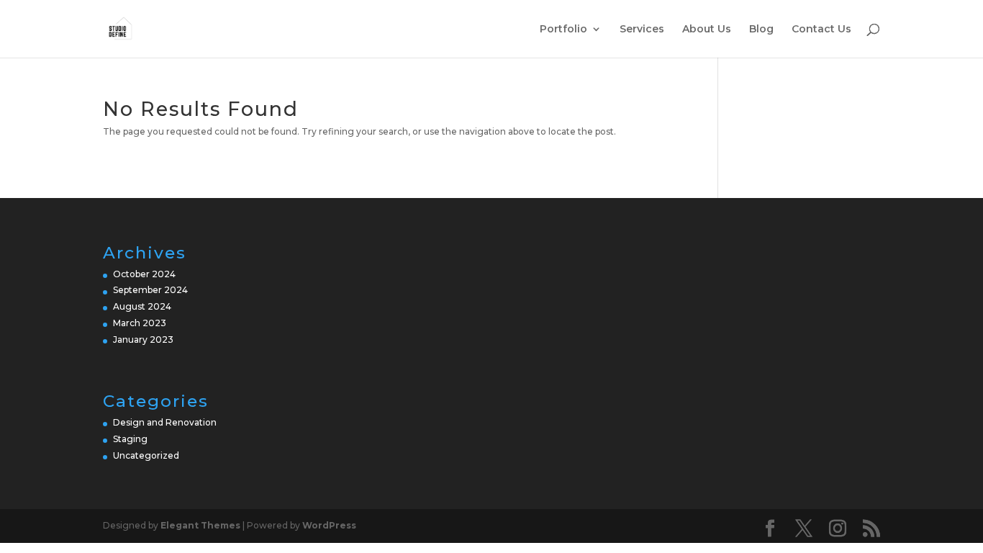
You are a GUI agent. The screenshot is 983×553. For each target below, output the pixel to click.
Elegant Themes (200, 525)
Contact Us (821, 29)
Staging (130, 438)
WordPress (329, 525)
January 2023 (143, 339)
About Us (706, 29)
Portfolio (563, 29)
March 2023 (139, 323)
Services (642, 29)
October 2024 (144, 274)
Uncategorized (146, 455)
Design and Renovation (165, 422)
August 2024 (142, 306)
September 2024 (150, 289)
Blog (761, 29)
